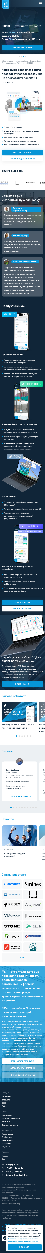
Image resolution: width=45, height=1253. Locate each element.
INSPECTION (6, 1112)
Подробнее (22, 59)
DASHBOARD (6, 1108)
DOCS (4, 1115)
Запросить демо (23, 614)
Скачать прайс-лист (22, 621)
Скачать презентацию (22, 164)
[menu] (41, 3)
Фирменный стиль (10, 1137)
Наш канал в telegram (24, 1087)
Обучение (6, 1159)
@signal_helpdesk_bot (16, 1187)
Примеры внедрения (11, 1130)
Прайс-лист (7, 1149)
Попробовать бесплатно (22, 1073)
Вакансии (6, 1133)
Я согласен (24, 1247)
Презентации (7, 1146)
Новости (5, 1168)
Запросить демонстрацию (22, 170)
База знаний (7, 1152)
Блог (4, 1171)
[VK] (5, 1250)
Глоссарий (6, 1155)
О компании (7, 1127)
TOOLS (4, 1118)
